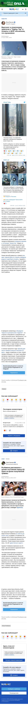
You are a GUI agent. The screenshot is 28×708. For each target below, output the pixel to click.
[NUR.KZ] (14, 9)
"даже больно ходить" (16, 543)
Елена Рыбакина (6, 625)
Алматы (4, 389)
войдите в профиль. (9, 418)
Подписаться (14, 372)
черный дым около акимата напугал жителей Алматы (13, 350)
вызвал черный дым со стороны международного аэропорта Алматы (13, 257)
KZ (23, 9)
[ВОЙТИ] (25, 9)
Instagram (15, 450)
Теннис (8, 458)
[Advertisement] (14, 82)
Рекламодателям (14, 693)
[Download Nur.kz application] (14, 3)
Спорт (3, 458)
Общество (4, 18)
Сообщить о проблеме (14, 689)
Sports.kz (20, 507)
